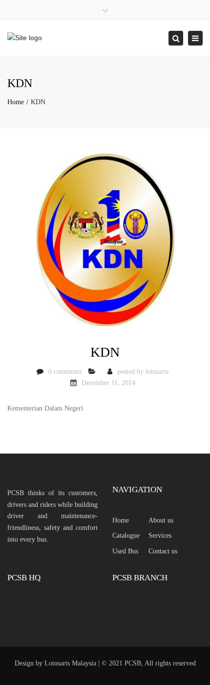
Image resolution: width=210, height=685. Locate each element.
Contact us (162, 551)
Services (159, 535)
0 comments (65, 371)
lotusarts (157, 371)
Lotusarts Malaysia (70, 663)
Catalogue (126, 535)
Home (15, 102)
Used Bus (125, 551)
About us (160, 520)
